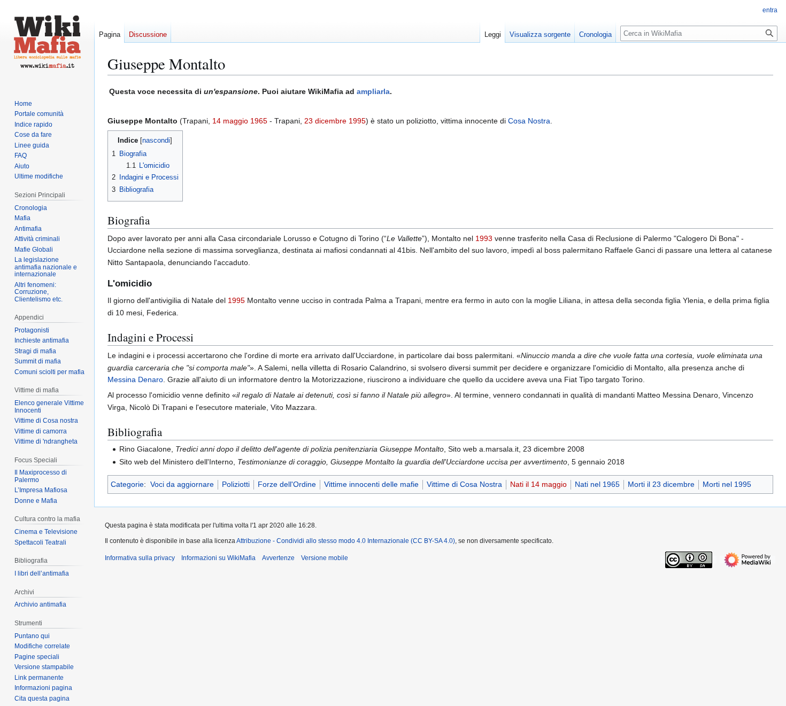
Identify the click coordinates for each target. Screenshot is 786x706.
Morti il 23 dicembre (661, 484)
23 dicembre (325, 121)
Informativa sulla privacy (140, 558)
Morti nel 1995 (727, 484)
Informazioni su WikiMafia (218, 558)
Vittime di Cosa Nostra (464, 484)
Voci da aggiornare (182, 484)
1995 (357, 121)
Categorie (127, 484)
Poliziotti (236, 484)
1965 (258, 121)
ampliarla (373, 91)
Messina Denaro (135, 379)
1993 (483, 238)
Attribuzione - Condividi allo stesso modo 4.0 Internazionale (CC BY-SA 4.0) (345, 541)
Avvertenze (278, 558)
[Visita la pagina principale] (47, 43)
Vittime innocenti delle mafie (371, 484)
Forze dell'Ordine (287, 484)
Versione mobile (324, 558)
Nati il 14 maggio (538, 484)
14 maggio (230, 121)
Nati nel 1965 (597, 484)
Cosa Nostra (529, 121)
